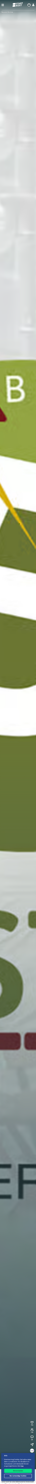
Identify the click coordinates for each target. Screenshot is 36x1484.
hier (22, 1466)
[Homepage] (18, 5)
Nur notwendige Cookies (18, 1476)
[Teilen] (32, 1444)
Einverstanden (18, 1471)
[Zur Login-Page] (33, 5)
